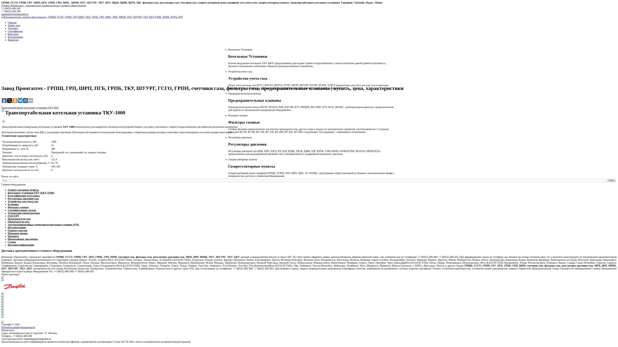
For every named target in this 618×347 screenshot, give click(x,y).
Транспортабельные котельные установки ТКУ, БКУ (30, 107)
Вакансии (13, 40)
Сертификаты (15, 31)
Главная (12, 22)
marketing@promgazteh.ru (14, 14)
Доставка (13, 28)
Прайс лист (14, 25)
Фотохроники (15, 37)
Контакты (13, 34)
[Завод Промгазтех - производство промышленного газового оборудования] (43, 5)
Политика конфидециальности (18, 327)
